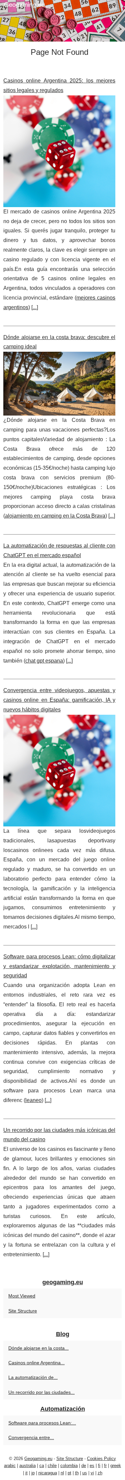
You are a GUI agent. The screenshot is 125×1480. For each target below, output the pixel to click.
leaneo (33, 1100)
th (77, 1472)
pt (69, 1472)
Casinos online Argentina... (36, 1362)
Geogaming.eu (38, 1458)
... (35, 307)
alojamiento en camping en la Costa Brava (55, 516)
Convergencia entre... (31, 1437)
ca (41, 1465)
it (26, 1472)
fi (99, 1465)
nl (62, 1472)
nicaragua (47, 1472)
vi (92, 1472)
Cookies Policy (101, 1458)
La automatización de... (33, 1377)
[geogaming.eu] (62, 21)
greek (115, 1465)
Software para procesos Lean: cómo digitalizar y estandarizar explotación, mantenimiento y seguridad (59, 966)
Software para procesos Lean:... (42, 1422)
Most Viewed (21, 1295)
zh (100, 1472)
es (92, 1465)
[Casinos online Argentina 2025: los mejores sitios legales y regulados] (59, 151)
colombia (69, 1465)
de (83, 1465)
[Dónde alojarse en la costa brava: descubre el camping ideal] (59, 384)
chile (52, 1465)
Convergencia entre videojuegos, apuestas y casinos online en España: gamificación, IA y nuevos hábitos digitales (59, 699)
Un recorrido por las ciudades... (41, 1392)
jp (33, 1472)
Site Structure (22, 1310)
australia (27, 1465)
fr (105, 1465)
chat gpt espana (44, 661)
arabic (10, 1465)
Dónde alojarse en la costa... (38, 1348)
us (84, 1472)
